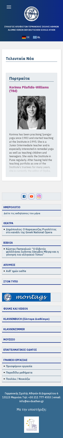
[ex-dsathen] (31, 14)
